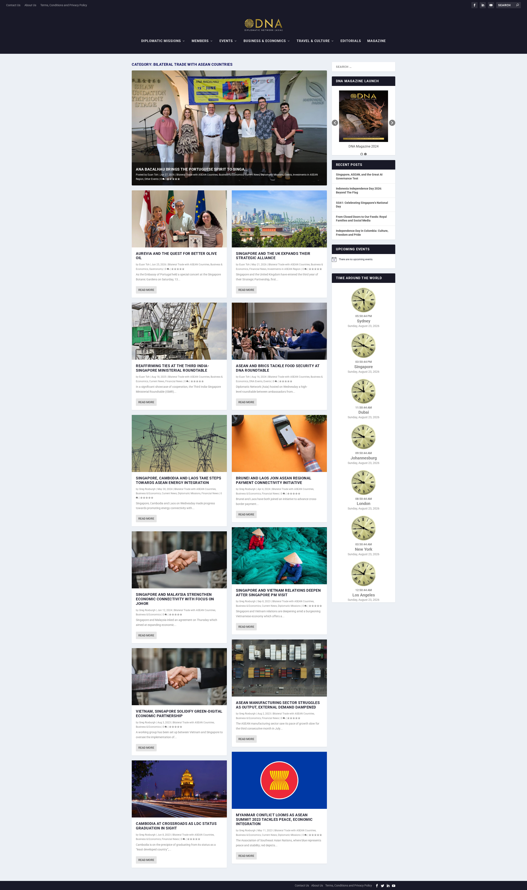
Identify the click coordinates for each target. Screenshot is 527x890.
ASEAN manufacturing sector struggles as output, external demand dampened (278, 704)
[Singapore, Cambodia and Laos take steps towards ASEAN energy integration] (179, 443)
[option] (363, 120)
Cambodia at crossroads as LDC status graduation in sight (176, 825)
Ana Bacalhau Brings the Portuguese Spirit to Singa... (192, 169)
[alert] (363, 259)
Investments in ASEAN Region (284, 269)
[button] (335, 123)
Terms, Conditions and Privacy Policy (63, 5)
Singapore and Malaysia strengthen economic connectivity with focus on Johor (175, 599)
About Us (30, 5)
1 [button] (361, 154)
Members (200, 41)
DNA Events (255, 381)
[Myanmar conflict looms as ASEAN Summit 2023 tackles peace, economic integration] (279, 780)
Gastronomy (156, 269)
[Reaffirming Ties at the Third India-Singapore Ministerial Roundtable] (179, 331)
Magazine (376, 41)
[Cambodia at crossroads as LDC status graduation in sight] (179, 788)
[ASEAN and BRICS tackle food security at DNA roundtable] (279, 331)
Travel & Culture (313, 41)
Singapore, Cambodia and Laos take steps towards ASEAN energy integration (178, 480)
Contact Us (13, 5)
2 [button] (365, 154)
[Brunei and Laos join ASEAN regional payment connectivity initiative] (279, 443)
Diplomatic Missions (161, 41)
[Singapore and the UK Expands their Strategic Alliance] (279, 218)
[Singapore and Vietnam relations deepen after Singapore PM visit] (279, 555)
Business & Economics (265, 41)
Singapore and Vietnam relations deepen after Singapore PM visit (278, 592)
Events (226, 41)
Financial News (173, 381)
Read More (146, 290)
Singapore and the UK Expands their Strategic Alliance (273, 255)
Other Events (152, 179)
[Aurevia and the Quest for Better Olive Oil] (179, 218)
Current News (252, 174)
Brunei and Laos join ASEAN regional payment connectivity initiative (273, 480)
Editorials (350, 41)
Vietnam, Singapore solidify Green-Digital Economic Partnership (179, 713)
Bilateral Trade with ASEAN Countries (197, 174)
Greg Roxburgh (147, 489)
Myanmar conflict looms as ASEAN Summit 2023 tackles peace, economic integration (274, 819)
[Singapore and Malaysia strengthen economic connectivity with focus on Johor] (179, 559)
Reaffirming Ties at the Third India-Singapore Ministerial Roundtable (172, 368)
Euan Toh (153, 174)
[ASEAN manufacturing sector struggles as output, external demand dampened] (279, 668)
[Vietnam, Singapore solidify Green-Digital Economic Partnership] (179, 676)
